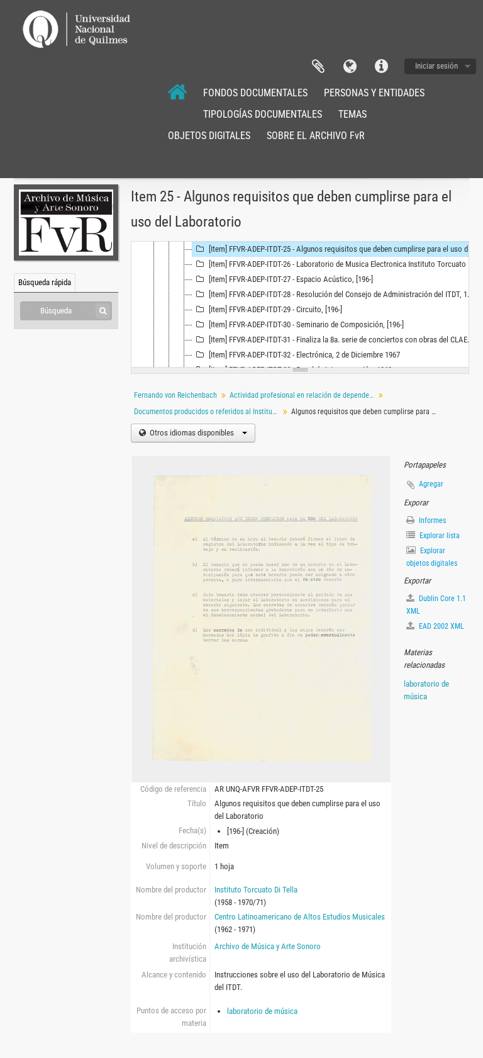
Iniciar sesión (436, 65)
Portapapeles (318, 66)
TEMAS (352, 114)
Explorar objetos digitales (431, 557)
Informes (431, 520)
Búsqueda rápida (44, 282)
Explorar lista (439, 535)
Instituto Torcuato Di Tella (255, 889)
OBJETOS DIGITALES (209, 136)
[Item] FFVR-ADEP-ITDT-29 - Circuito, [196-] (275, 309)
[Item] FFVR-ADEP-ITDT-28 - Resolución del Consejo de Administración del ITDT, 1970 (343, 294)
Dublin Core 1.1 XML (436, 605)
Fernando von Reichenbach (175, 395)
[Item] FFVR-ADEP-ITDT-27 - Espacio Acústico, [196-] (291, 279)
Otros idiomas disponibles (192, 432)
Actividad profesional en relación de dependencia (303, 395)
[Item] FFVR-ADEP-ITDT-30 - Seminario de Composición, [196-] (306, 324)
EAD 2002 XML (440, 626)
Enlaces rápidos (381, 66)
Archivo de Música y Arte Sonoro (267, 946)
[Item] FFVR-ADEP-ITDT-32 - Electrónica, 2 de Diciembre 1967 (304, 354)
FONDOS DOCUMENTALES (255, 93)
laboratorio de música (262, 1011)
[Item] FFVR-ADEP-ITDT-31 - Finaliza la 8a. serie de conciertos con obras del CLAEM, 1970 (343, 339)
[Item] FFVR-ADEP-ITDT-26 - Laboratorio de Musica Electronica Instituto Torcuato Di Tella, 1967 (343, 264)
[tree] (300, 305)
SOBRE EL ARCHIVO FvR (316, 136)
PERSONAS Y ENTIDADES (374, 93)
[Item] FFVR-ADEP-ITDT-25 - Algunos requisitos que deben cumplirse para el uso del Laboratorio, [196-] (343, 249)
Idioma (349, 66)
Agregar (431, 484)
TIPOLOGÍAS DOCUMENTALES (262, 114)
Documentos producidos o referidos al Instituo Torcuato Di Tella (208, 411)
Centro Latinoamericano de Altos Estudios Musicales (299, 916)
